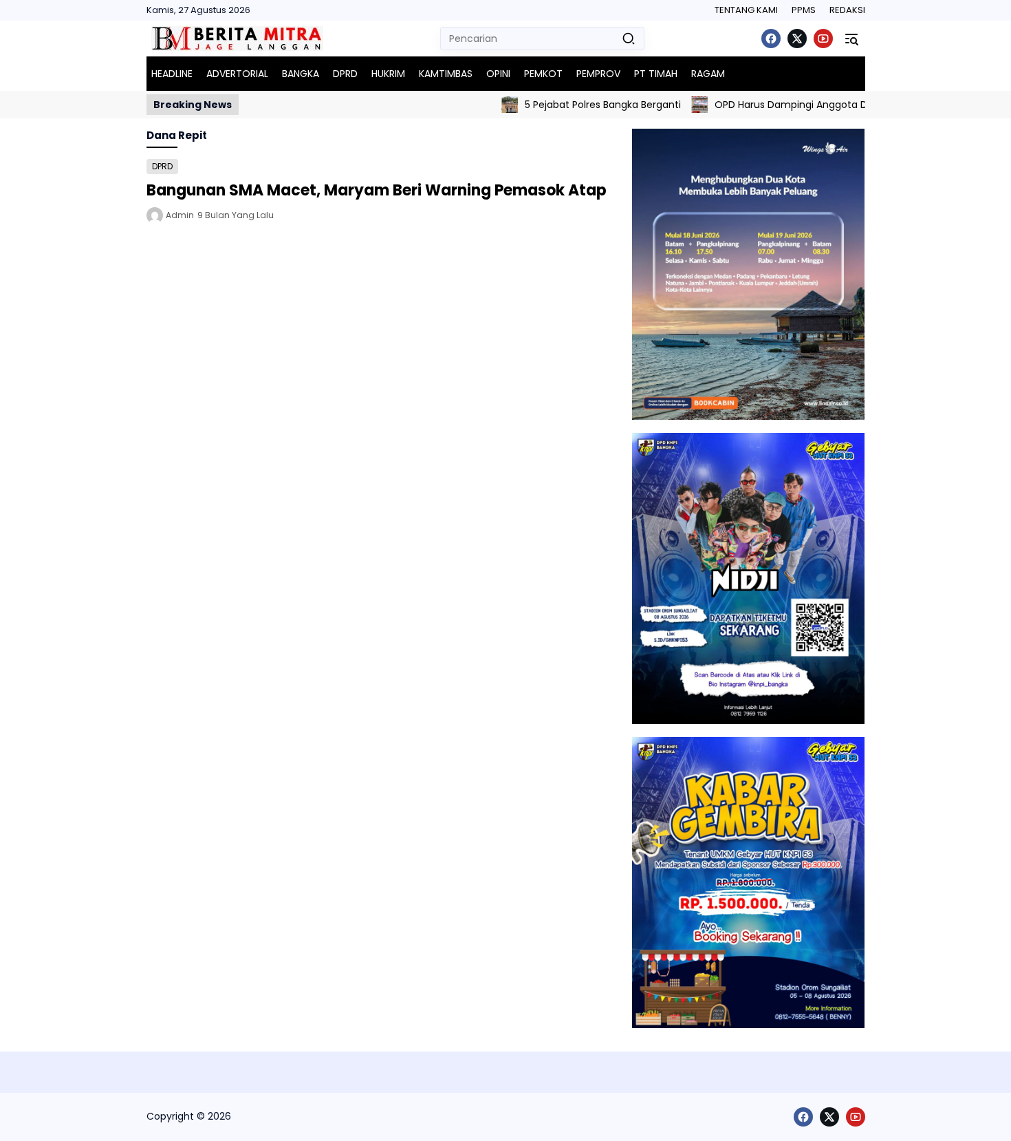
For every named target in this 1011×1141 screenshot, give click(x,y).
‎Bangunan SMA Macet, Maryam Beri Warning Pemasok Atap (376, 190)
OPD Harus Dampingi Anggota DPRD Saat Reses (803, 104)
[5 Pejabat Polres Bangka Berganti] (485, 104)
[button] (628, 38)
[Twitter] (797, 38)
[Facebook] (771, 38)
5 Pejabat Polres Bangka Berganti (579, 104)
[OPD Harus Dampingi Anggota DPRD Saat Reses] (675, 104)
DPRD (162, 166)
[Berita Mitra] (237, 38)
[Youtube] (823, 38)
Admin (180, 215)
